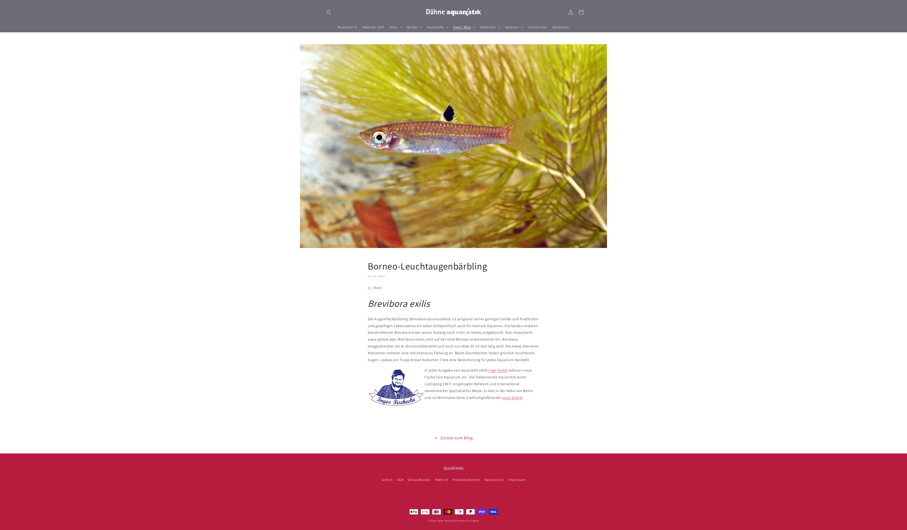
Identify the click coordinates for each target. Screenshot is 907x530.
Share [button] (377, 288)
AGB (400, 480)
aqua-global (512, 397)
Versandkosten (419, 480)
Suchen (387, 480)
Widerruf (441, 480)
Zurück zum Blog (456, 437)
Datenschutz (494, 480)
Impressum (517, 480)
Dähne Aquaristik (446, 520)
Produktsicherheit (466, 480)
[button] (329, 12)
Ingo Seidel (498, 370)
